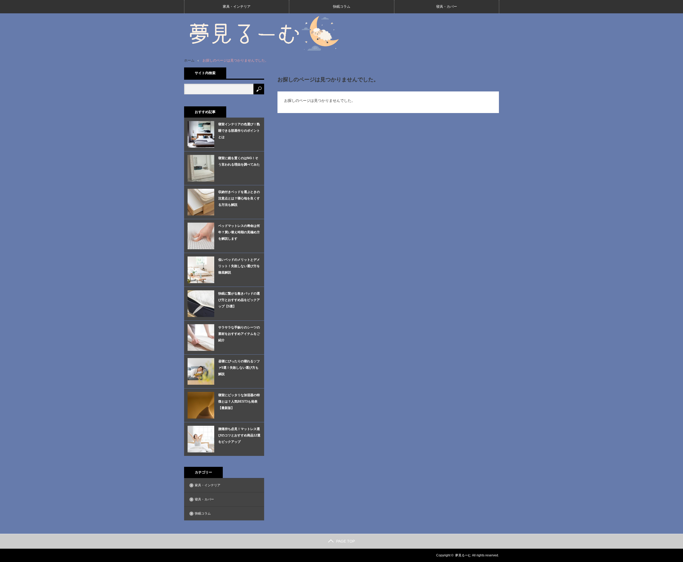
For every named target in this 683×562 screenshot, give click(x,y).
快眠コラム (341, 7)
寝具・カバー (446, 7)
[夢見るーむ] (264, 33)
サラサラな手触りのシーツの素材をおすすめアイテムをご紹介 (239, 334)
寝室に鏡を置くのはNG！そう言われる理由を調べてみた (239, 161)
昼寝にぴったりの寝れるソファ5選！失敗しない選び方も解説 (239, 367)
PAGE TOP (345, 541)
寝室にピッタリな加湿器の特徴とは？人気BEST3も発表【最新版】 (239, 401)
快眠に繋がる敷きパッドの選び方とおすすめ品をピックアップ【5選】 (239, 300)
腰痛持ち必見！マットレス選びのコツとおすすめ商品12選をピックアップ (239, 435)
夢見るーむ (463, 555)
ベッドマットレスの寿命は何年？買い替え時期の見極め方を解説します (239, 232)
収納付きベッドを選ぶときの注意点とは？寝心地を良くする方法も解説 (239, 198)
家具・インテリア (237, 7)
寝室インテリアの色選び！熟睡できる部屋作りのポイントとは (239, 130)
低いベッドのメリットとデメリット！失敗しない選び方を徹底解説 (239, 266)
